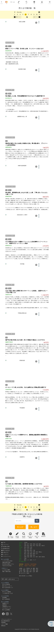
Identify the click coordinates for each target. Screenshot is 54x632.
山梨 (31, 547)
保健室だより (5, 603)
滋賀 (25, 552)
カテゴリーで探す (25, 573)
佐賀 (28, 556)
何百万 (26, 565)
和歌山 (40, 552)
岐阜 (31, 550)
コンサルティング (6, 608)
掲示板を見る (6, 548)
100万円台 (26, 564)
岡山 (25, 553)
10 (36, 14)
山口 (37, 553)
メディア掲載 (4, 624)
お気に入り (5, 552)
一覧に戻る (19, 12)
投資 (10, 239)
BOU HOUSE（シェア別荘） (26, 576)
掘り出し (21, 565)
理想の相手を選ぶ (6, 562)
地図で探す (23, 561)
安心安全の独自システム (8, 564)
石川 (28, 548)
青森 (25, 544)
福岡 (25, 556)
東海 (20, 550)
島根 (34, 553)
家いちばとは (6, 550)
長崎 (31, 556)
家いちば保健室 (5, 602)
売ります (20, 527)
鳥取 (31, 553)
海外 (20, 560)
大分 (34, 556)
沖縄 (20, 558)
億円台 (34, 565)
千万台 (30, 565)
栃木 (28, 545)
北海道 (20, 542)
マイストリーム (7, 556)
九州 (20, 556)
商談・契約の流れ (6, 571)
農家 (10, 93)
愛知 (28, 550)
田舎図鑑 (4, 597)
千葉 (37, 545)
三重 (34, 550)
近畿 (20, 552)
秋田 (31, 544)
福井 (31, 548)
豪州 (25, 560)
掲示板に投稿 (6, 546)
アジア (34, 560)
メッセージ (5, 554)
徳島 (28, 555)
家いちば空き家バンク (7, 587)
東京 (40, 545)
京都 (28, 552)
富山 (25, 548)
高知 (34, 555)
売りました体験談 (6, 591)
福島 (40, 544)
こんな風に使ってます (7, 593)
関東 (20, 545)
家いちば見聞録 (6, 609)
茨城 (25, 545)
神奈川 (43, 545)
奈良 (37, 552)
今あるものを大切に (7, 565)
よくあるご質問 (6, 570)
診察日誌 (4, 605)
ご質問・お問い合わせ (9, 579)
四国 (20, 555)
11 (39, 14)
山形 (37, 544)
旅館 (10, 432)
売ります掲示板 (6, 584)
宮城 (34, 544)
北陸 (20, 548)
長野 (28, 547)
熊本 (37, 556)
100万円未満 (33, 564)
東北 (20, 544)
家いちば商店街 (6, 599)
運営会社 (3, 625)
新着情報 (21, 564)
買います (33, 527)
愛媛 (31, 555)
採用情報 (3, 622)
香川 (25, 555)
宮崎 (40, 556)
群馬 (31, 545)
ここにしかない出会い (7, 561)
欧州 (31, 560)
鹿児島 (43, 556)
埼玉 (34, 545)
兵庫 (34, 552)
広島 (28, 553)
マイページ (5, 544)
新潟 (25, 547)
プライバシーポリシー (6, 619)
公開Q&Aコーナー (6, 606)
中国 (20, 553)
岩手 (28, 544)
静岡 (25, 550)
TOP (4, 542)
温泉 (10, 190)
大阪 (31, 552)
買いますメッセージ (7, 586)
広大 (10, 46)
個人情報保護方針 (5, 621)
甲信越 (20, 547)
